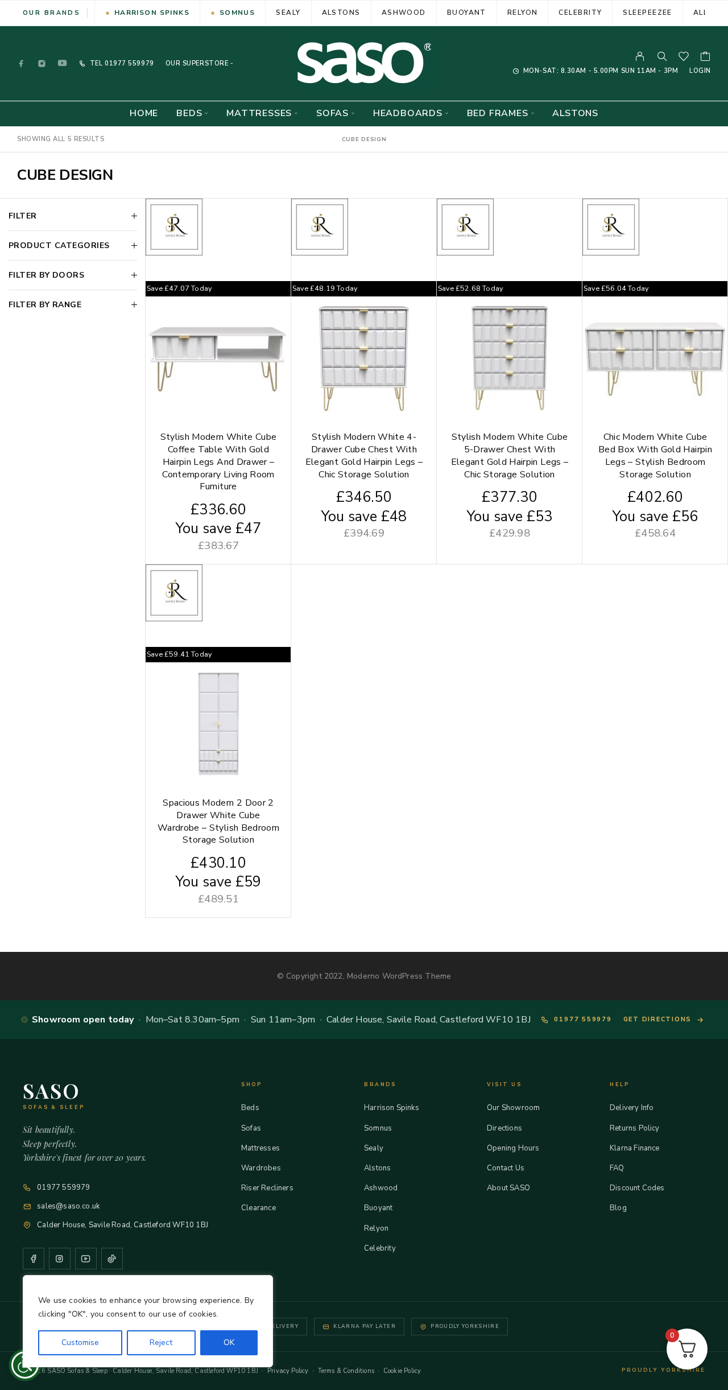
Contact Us (505, 1168)
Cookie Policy (402, 1371)
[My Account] (640, 56)
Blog (618, 1208)
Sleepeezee (647, 12)
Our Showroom (513, 1108)
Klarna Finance (635, 1148)
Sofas (332, 113)
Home (144, 113)
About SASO (508, 1188)
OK (229, 1342)
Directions (504, 1128)
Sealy (288, 12)
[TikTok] (112, 1258)
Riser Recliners (267, 1188)
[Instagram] (42, 63)
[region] (148, 1321)
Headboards (407, 113)
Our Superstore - (200, 63)
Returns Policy (635, 1128)
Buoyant (466, 12)
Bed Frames (497, 113)
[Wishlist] (684, 58)
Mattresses (259, 113)
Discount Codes (637, 1188)
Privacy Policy (288, 1371)
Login (700, 71)
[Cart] (705, 58)
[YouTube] (62, 63)
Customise (80, 1342)
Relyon (522, 12)
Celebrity (580, 12)
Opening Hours (513, 1148)
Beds (189, 113)
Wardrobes (261, 1168)
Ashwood (404, 12)
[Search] (662, 56)
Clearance (258, 1208)
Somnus (237, 12)
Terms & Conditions (346, 1371)
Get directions (657, 1019)
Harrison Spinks (152, 12)
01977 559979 (128, 63)
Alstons (341, 12)
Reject (161, 1342)
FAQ (617, 1168)
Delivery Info (631, 1108)
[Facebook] (21, 63)
